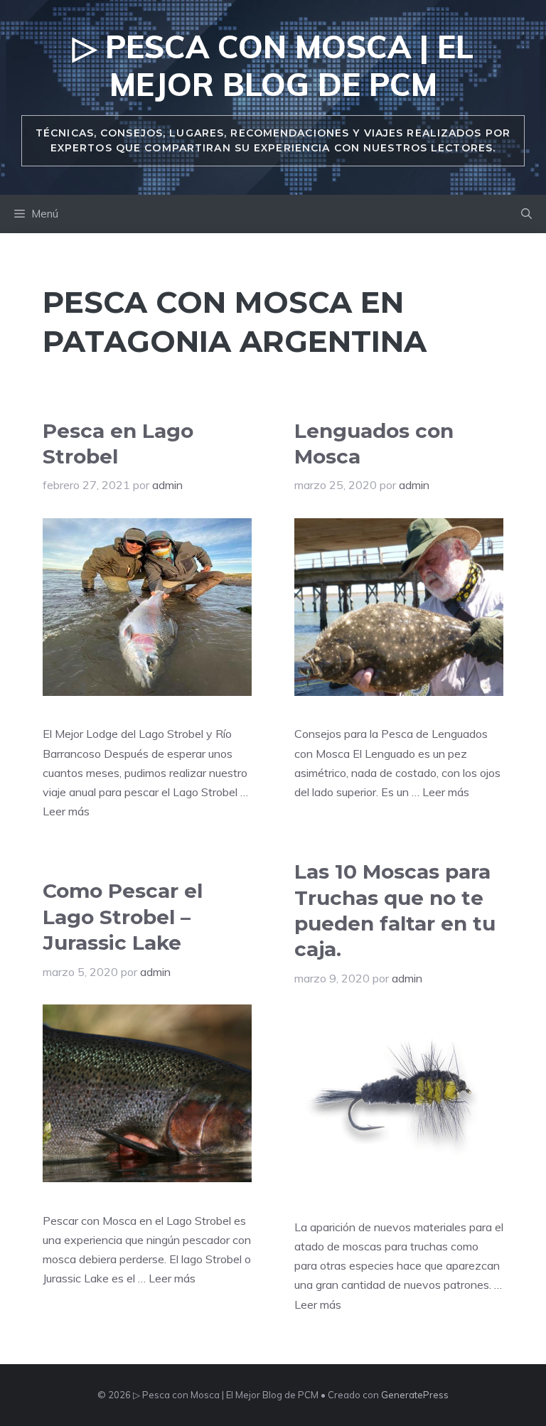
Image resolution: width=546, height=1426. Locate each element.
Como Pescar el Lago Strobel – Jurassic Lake (123, 917)
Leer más (66, 811)
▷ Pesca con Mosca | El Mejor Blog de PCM (273, 65)
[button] (526, 214)
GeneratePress (415, 1394)
